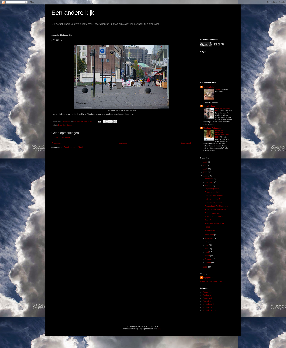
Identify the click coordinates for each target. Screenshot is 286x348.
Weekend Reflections (212, 128)
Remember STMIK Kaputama (217, 206)
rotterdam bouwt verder (214, 217)
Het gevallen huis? (212, 199)
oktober (208, 186)
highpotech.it (208, 307)
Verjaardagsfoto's (212, 189)
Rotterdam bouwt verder (214, 223)
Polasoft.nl (207, 301)
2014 (205, 169)
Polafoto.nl (207, 295)
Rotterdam (62, 125)
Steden (69, 125)
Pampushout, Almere (213, 203)
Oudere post (186, 143)
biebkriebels (208, 87)
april (207, 252)
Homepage (122, 143)
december (209, 179)
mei (207, 249)
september (209, 235)
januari (208, 263)
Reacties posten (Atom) (73, 147)
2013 (205, 172)
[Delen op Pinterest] (115, 121)
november (209, 182)
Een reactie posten (62, 138)
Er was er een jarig (212, 192)
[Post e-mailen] (99, 121)
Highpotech (208, 278)
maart (207, 256)
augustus (209, 238)
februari (208, 259)
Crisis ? (208, 220)
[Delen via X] (109, 121)
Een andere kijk (72, 12)
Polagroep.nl (208, 292)
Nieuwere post (58, 143)
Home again (210, 230)
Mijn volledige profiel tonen (211, 281)
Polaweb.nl (207, 298)
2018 (205, 162)
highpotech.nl (208, 304)
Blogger (161, 329)
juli (206, 242)
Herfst (207, 227)
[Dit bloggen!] (106, 121)
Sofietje (218, 89)
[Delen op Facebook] (112, 121)
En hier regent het (212, 213)
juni (207, 245)
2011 (205, 267)
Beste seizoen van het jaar (215, 210)
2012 (205, 176)
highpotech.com (209, 310)
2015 (205, 165)
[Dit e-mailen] (104, 121)
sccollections (209, 106)
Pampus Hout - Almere (214, 196)
